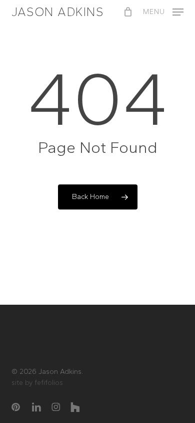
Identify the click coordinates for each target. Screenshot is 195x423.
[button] (163, 11)
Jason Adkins (58, 12)
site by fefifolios (37, 382)
